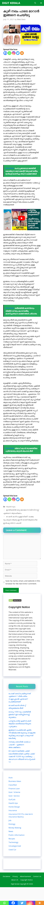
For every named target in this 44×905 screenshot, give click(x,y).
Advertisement (25, 876)
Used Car (12, 849)
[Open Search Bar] (35, 3)
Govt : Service (14, 796)
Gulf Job (12, 799)
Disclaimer (6, 876)
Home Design (14, 807)
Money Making (15, 827)
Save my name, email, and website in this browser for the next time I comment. (23, 582)
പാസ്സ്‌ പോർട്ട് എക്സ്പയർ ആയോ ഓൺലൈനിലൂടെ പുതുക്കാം (20, 724)
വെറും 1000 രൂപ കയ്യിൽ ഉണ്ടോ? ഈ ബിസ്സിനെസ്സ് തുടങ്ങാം (20, 714)
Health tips (10, 506)
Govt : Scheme (14, 792)
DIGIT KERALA (11, 3)
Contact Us (37, 876)
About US (14, 880)
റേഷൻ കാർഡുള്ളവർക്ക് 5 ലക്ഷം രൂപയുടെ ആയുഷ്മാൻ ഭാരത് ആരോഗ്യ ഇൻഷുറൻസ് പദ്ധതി (20, 519)
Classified (13, 785)
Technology (13, 842)
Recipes (12, 838)
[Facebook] (5, 53)
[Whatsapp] (9, 53)
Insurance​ (13, 810)
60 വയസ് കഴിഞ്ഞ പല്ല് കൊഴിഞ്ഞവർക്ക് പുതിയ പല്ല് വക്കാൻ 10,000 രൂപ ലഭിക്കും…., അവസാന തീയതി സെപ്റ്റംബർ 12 (22, 756)
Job (10, 820)
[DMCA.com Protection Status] (15, 601)
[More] (22, 53)
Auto (11, 777)
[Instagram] (13, 53)
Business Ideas (15, 781)
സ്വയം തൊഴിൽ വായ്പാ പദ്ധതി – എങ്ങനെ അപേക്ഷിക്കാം (19, 745)
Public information (16, 835)
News (11, 831)
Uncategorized (15, 846)
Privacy (15, 876)
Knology (12, 824)
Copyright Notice (26, 880)
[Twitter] (18, 53)
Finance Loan (14, 788)
